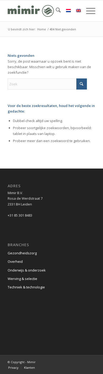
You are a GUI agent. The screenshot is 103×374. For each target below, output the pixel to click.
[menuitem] (55, 10)
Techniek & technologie (26, 287)
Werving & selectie (22, 278)
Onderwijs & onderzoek (27, 270)
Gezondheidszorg (22, 253)
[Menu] (88, 10)
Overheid (15, 261)
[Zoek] (55, 10)
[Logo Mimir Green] (43, 10)
